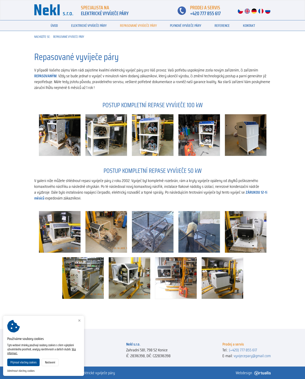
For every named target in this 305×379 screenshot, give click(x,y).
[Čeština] (241, 10)
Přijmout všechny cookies (23, 362)
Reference (222, 25)
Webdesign (244, 372)
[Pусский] (267, 10)
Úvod (54, 25)
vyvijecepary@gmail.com (252, 355)
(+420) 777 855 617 (243, 350)
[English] (248, 10)
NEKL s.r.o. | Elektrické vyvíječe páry (88, 372)
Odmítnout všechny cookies (21, 371)
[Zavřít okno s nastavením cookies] (79, 321)
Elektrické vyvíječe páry (89, 25)
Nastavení (50, 362)
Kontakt (249, 25)
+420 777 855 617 (205, 13)
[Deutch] (254, 10)
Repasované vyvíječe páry (138, 25)
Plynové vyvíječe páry (185, 25)
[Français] (261, 10)
